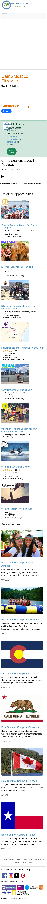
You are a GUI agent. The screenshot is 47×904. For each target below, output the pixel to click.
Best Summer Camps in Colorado (19, 673)
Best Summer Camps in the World (20, 619)
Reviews (5, 169)
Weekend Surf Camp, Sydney (16, 467)
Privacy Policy (22, 859)
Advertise (17, 863)
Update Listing (12, 151)
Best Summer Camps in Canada (19, 781)
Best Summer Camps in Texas (18, 834)
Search (31, 859)
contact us (11, 142)
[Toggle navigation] (4, 15)
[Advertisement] (23, 43)
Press (24, 863)
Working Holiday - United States (17, 509)
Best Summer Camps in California (20, 727)
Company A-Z (39, 859)
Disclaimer (12, 859)
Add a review (15, 169)
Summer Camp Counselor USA (16, 390)
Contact (30, 863)
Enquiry (6, 111)
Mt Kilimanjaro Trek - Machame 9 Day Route (23, 348)
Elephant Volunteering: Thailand (17, 267)
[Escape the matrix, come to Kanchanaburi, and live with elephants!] (15, 251)
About (5, 859)
